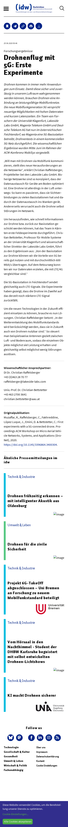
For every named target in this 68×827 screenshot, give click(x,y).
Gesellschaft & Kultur (17, 752)
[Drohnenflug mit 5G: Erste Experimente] (15, 26)
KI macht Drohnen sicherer (32, 695)
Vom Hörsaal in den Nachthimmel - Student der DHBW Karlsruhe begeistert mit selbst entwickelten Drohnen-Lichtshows (32, 651)
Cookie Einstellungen (46, 765)
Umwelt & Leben (13, 761)
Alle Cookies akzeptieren (18, 821)
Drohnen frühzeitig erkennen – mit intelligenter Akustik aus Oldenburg (35, 501)
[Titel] (7, 26)
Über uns (40, 747)
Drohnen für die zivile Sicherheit (27, 546)
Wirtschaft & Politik (15, 765)
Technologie (11, 747)
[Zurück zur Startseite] (34, 8)
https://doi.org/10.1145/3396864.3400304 (30, 444)
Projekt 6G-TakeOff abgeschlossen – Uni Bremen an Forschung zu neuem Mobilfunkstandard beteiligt (33, 590)
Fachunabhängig (13, 770)
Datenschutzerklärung (47, 756)
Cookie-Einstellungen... (15, 814)
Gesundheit (11, 756)
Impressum (42, 752)
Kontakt (40, 761)
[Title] (23, 26)
